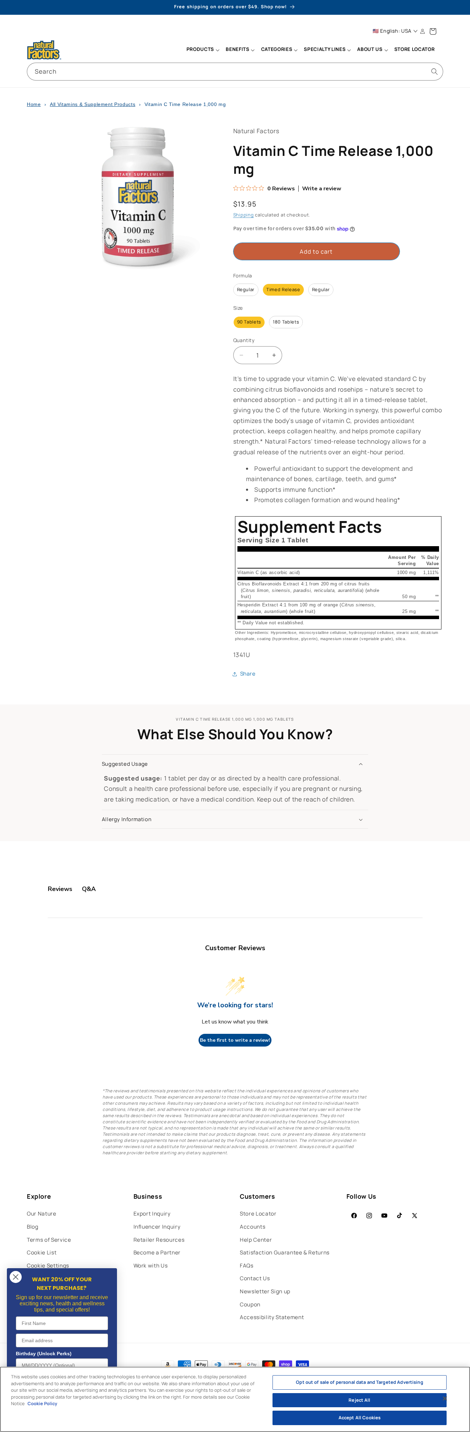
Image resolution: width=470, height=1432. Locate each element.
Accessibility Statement (272, 1317)
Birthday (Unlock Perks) (44, 1353)
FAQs (247, 1265)
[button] (202, 50)
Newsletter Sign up (265, 1291)
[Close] (444, 1398)
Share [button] (248, 673)
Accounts (252, 1226)
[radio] (246, 290)
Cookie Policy (42, 1403)
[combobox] (235, 71)
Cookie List (41, 1252)
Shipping (243, 215)
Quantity (244, 340)
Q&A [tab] (89, 889)
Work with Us (150, 1265)
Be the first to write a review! (235, 1040)
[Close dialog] (16, 1277)
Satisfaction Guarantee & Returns (285, 1252)
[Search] (434, 71)
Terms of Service (49, 1239)
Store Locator (258, 1213)
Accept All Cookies (360, 1417)
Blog (33, 1226)
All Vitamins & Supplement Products (92, 104)
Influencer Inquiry (157, 1226)
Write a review (321, 189)
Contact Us (255, 1278)
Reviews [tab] (60, 889)
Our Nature (41, 1213)
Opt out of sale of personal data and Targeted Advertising (359, 1382)
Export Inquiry (152, 1213)
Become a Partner (157, 1252)
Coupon (250, 1304)
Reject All (359, 1400)
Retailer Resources (159, 1239)
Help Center (256, 1239)
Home (34, 104)
